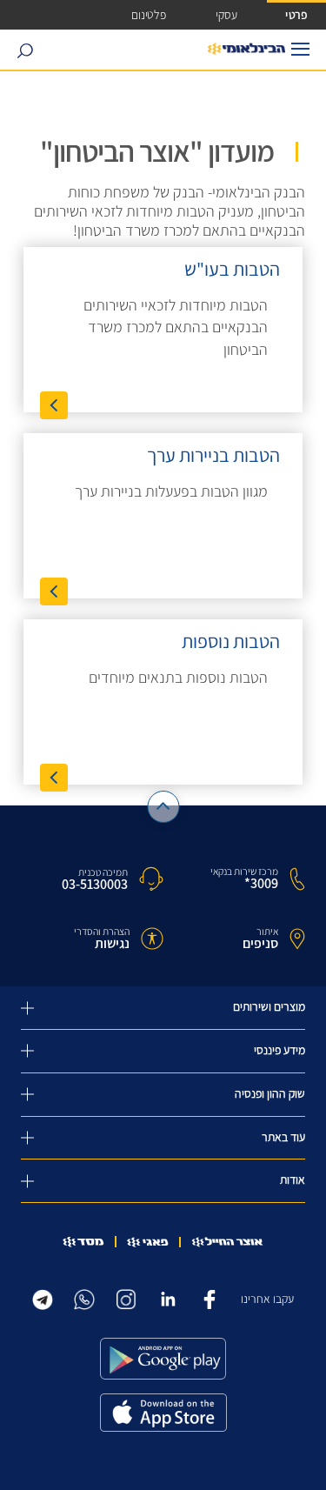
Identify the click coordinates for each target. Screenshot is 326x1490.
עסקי (226, 14)
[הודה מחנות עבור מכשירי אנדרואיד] (163, 1359)
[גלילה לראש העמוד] (163, 807)
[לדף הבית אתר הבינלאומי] (246, 49)
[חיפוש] (25, 50)
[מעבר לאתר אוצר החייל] (227, 1242)
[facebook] (209, 1297)
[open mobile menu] (300, 49)
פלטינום (148, 14)
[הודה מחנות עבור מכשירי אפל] (163, 1412)
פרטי (296, 14)
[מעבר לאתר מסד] (83, 1241)
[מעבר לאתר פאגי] (148, 1242)
